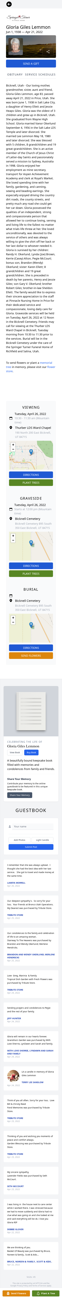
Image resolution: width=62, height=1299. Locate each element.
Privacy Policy (22, 1285)
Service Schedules (40, 74)
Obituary (15, 74)
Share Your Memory (20, 795)
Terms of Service (39, 1285)
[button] (31, 452)
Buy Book (31, 752)
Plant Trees (31, 482)
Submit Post (31, 846)
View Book (15, 752)
